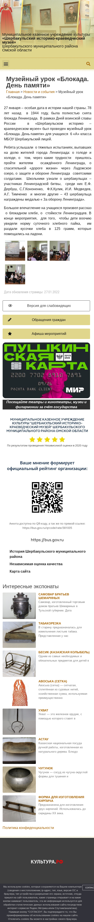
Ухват (43, 710)
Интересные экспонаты (31, 586)
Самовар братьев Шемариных (53, 596)
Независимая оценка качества (36, 564)
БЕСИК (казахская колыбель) (64, 652)
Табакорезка (49, 623)
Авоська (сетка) (52, 681)
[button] (5, 63)
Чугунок (45, 768)
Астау (43, 739)
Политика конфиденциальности (28, 828)
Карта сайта (20, 571)
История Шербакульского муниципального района (48, 554)
